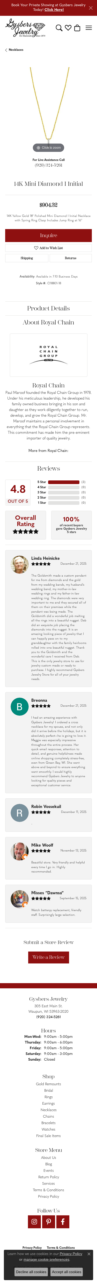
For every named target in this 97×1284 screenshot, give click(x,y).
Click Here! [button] (54, 10)
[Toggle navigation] (88, 27)
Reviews (48, 468)
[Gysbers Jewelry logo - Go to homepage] (25, 28)
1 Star (42, 503)
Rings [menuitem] (48, 1097)
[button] (59, 28)
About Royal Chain (48, 322)
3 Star (42, 492)
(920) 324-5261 (48, 165)
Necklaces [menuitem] (49, 1110)
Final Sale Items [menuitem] (48, 1136)
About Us (48, 1158)
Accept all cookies (66, 1272)
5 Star (42, 482)
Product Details (48, 308)
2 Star (42, 497)
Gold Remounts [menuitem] (48, 1084)
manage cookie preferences (46, 1259)
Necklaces (16, 50)
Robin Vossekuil (46, 807)
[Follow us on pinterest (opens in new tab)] (48, 1221)
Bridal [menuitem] (48, 1091)
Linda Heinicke (45, 559)
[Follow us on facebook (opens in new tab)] (62, 1221)
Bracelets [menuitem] (48, 1123)
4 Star (42, 487)
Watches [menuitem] (48, 1130)
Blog (48, 1164)
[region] (48, 110)
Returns (70, 258)
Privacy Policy (48, 1197)
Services (48, 1184)
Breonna (39, 701)
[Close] (90, 8)
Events (48, 1171)
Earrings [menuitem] (48, 1104)
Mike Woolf (42, 845)
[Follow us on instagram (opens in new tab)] (34, 1221)
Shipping (27, 258)
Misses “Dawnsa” (47, 893)
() (83, 482)
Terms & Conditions (48, 1190)
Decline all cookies (31, 1272)
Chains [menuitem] (48, 1117)
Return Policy (48, 1177)
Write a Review (49, 957)
